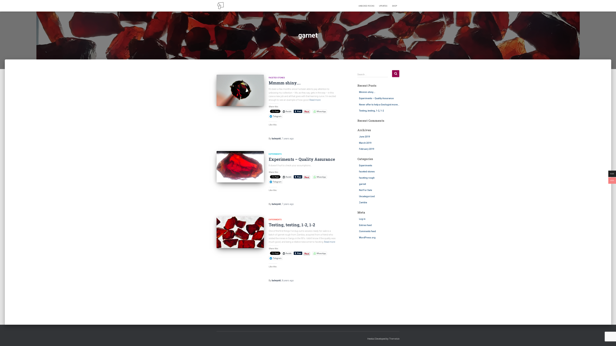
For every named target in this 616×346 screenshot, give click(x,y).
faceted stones (277, 78)
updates (383, 6)
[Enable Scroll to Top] (610, 340)
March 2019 (365, 143)
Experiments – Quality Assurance (302, 159)
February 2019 (366, 149)
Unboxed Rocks (366, 6)
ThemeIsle (394, 339)
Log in (362, 219)
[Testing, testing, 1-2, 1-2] (240, 232)
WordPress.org (367, 237)
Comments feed (367, 231)
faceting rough (367, 178)
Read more (315, 100)
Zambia (363, 202)
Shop (394, 6)
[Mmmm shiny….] (240, 90)
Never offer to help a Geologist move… (379, 104)
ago (288, 138)
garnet (362, 184)
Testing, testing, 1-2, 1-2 (292, 224)
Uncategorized (367, 196)
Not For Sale (365, 190)
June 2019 (364, 136)
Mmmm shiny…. (285, 83)
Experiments (275, 154)
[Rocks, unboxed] (220, 6)
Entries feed (365, 225)
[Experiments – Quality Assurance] (240, 167)
